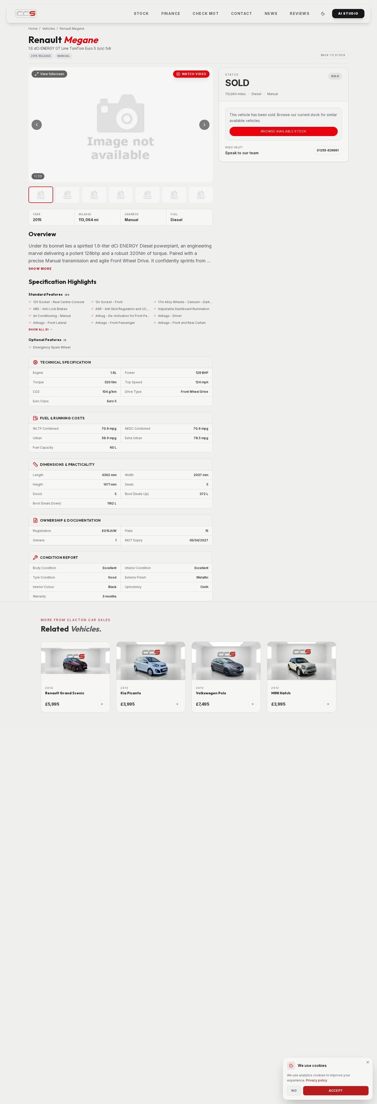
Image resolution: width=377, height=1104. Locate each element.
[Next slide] (204, 125)
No (294, 1090)
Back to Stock (333, 55)
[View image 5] (147, 195)
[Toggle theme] (323, 13)
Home (33, 28)
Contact (241, 13)
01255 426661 (328, 150)
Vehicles (48, 28)
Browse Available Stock (283, 131)
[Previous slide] (37, 125)
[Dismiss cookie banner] (368, 1062)
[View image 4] (120, 195)
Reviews (300, 13)
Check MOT (206, 13)
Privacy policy (316, 1080)
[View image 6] (174, 195)
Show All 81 (38, 329)
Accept (336, 1090)
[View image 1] (40, 195)
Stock (141, 13)
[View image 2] (67, 195)
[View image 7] (200, 195)
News (271, 13)
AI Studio (348, 13)
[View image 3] (94, 195)
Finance (171, 13)
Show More (40, 269)
